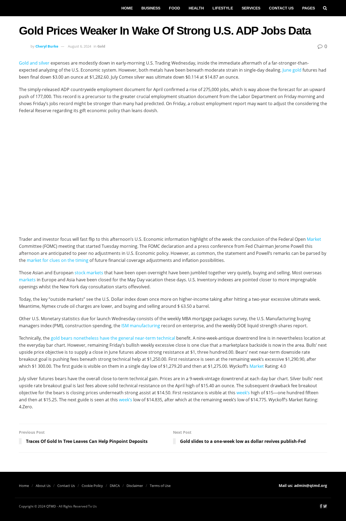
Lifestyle (222, 8)
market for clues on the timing (57, 260)
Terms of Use (160, 485)
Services (251, 8)
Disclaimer (135, 485)
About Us (43, 485)
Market (314, 239)
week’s (243, 393)
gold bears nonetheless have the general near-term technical (113, 338)
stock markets (89, 273)
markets (27, 280)
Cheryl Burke (46, 46)
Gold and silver (34, 63)
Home (127, 8)
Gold (101, 46)
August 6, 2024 (79, 46)
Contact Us (281, 8)
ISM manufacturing (140, 326)
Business (150, 8)
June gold (291, 70)
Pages (308, 8)
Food (174, 8)
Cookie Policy (92, 485)
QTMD (51, 506)
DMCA (115, 485)
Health (196, 8)
